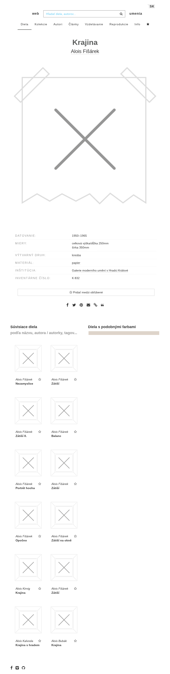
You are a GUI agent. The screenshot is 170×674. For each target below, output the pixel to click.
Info (137, 24)
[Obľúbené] (148, 24)
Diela (24, 24)
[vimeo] (18, 667)
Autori (57, 24)
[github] (24, 667)
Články (74, 24)
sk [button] (152, 6)
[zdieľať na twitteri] (74, 305)
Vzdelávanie (94, 24)
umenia (135, 13)
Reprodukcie (118, 24)
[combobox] (84, 13)
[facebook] (12, 667)
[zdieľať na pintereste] (81, 305)
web (35, 13)
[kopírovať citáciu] (102, 305)
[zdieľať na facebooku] (67, 305)
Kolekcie (41, 24)
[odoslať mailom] (88, 305)
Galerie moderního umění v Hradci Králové (100, 270)
